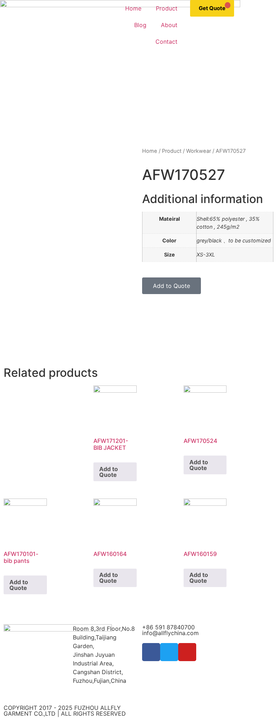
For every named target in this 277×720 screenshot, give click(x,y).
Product (166, 8)
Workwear (198, 151)
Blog (140, 25)
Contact (166, 41)
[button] (171, 285)
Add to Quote (108, 471)
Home (133, 8)
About (169, 25)
